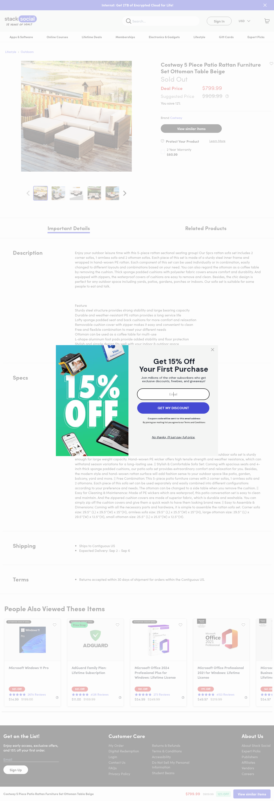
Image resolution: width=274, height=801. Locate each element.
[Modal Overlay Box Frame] (137, 400)
